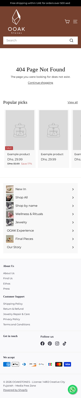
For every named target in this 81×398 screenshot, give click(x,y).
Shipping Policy (13, 303)
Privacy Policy (11, 319)
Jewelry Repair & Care (16, 314)
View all (73, 102)
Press (6, 288)
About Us (8, 273)
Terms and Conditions (16, 324)
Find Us (7, 278)
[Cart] (67, 21)
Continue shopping (40, 82)
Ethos (6, 283)
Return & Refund (13, 308)
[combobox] (40, 40)
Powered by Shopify (15, 389)
